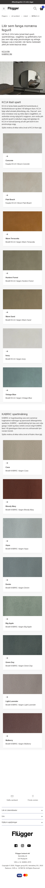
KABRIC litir (7, 54)
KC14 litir (6, 51)
